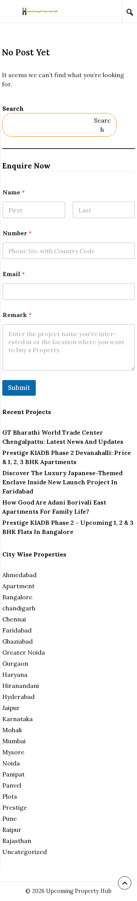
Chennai (14, 619)
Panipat (13, 774)
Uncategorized (24, 852)
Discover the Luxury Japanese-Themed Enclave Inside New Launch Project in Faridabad (62, 482)
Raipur (11, 829)
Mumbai (13, 741)
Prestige (14, 807)
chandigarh (18, 608)
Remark (17, 315)
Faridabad (17, 630)
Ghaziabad (17, 641)
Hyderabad (18, 696)
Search (13, 108)
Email (14, 274)
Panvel (11, 785)
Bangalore (17, 597)
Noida (11, 763)
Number (17, 233)
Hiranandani (20, 685)
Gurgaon (15, 663)
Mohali (12, 730)
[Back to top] (124, 883)
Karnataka (17, 719)
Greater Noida (23, 652)
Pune (9, 818)
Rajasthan (16, 840)
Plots (9, 796)
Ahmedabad (19, 575)
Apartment (18, 586)
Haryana (14, 674)
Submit (19, 387)
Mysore (13, 752)
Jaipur (11, 708)
